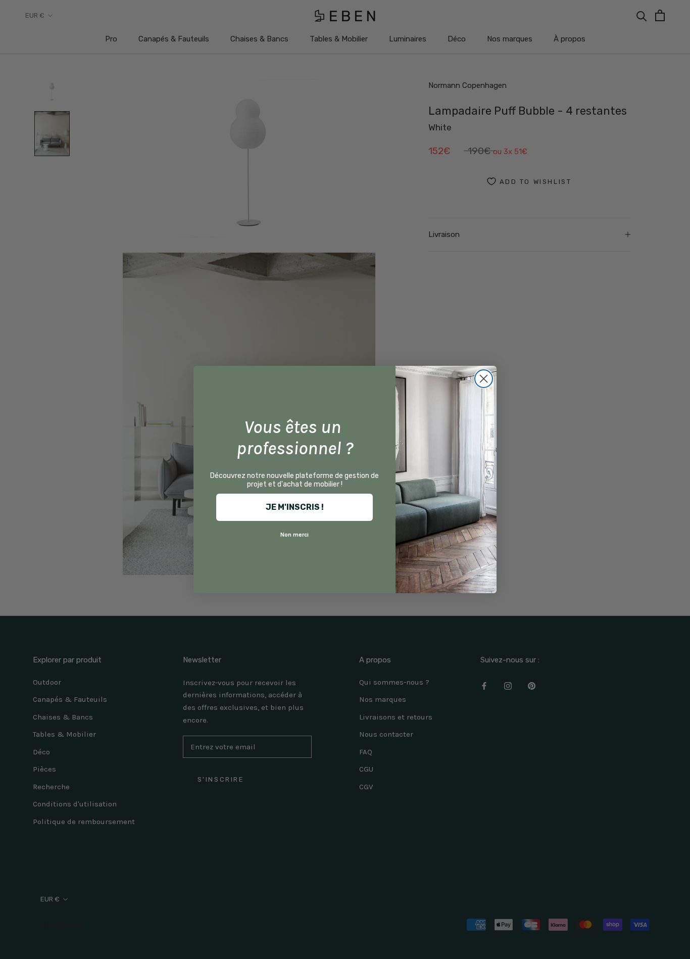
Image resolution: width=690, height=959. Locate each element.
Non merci (294, 534)
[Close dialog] (483, 379)
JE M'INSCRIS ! (295, 507)
